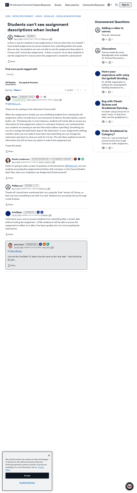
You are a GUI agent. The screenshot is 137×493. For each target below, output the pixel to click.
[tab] (10, 82)
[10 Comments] (48, 244)
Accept (27, 475)
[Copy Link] (50, 39)
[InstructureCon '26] (79, 159)
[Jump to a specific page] (85, 90)
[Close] (49, 455)
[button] (10, 37)
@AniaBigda (16, 251)
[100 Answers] (44, 244)
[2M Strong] (41, 97)
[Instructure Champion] (45, 97)
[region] (27, 471)
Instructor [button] (10, 74)
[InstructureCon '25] (75, 159)
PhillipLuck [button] (19, 36)
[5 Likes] (42, 212)
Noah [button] (14, 97)
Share (11, 61)
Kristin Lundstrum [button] (20, 159)
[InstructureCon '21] (82, 159)
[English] (18, 5)
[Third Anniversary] (38, 212)
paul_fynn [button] (19, 244)
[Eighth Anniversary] (40, 244)
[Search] (116, 4)
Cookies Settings (27, 483)
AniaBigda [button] (17, 212)
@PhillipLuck (14, 104)
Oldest (17, 90)
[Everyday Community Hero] (37, 97)
